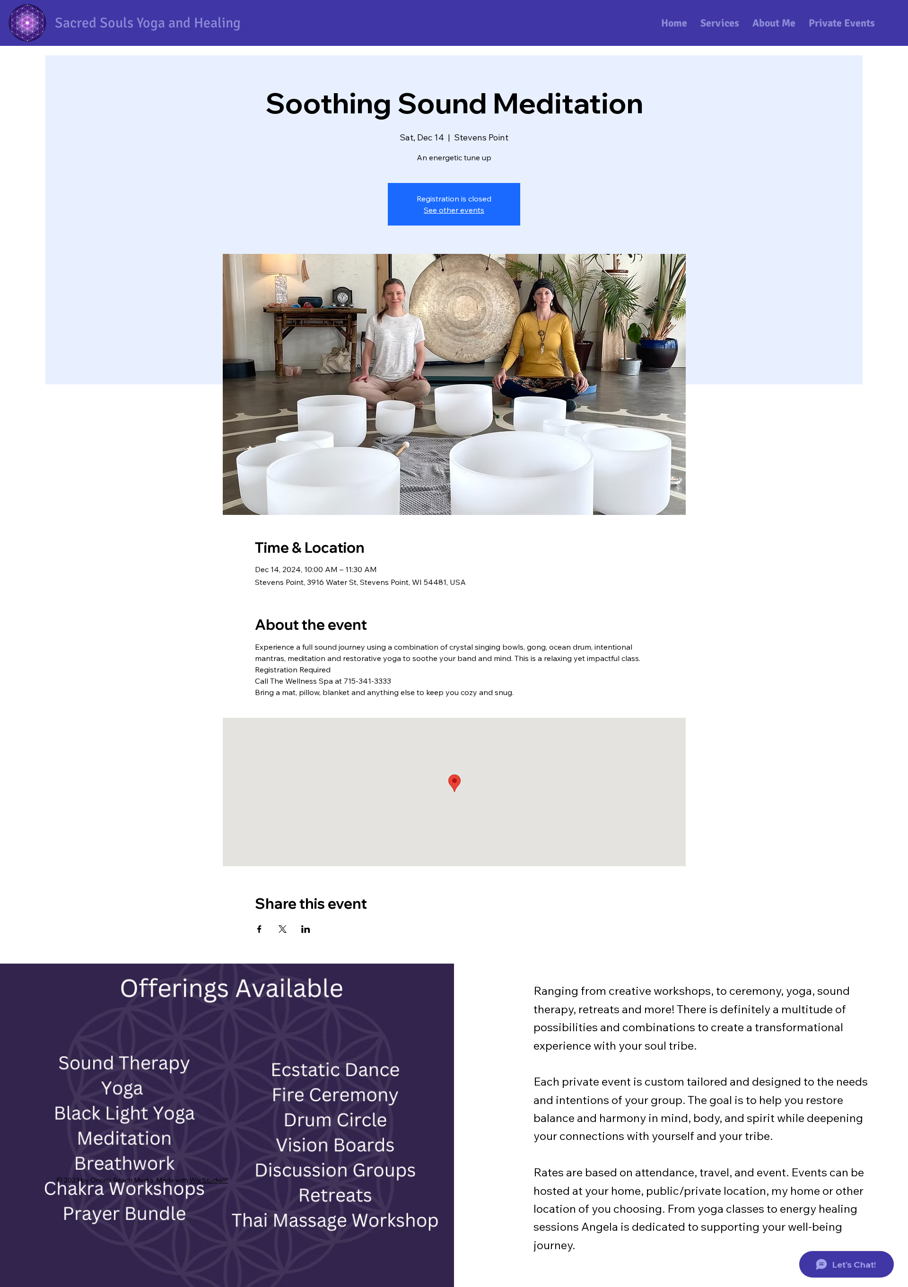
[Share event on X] (282, 929)
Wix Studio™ (209, 1180)
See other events (454, 210)
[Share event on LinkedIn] (305, 929)
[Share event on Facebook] (259, 929)
